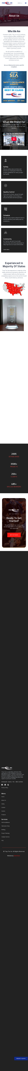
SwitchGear (17, 856)
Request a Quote (21, 1058)
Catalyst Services (5, 837)
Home (2, 796)
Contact (3, 807)
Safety (2, 804)
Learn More (6, 249)
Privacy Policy (4, 787)
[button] (20, 3)
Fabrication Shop (5, 826)
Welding (3, 829)
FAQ (2, 840)
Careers (3, 811)
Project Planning (5, 833)
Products (3, 814)
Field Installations (5, 822)
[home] (7, 3)
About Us (3, 800)
